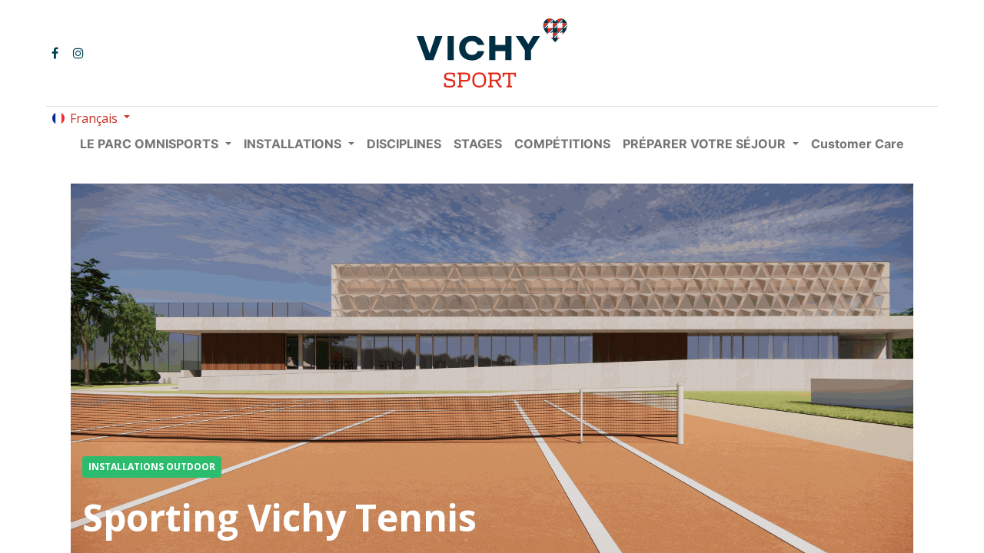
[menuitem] (404, 143)
